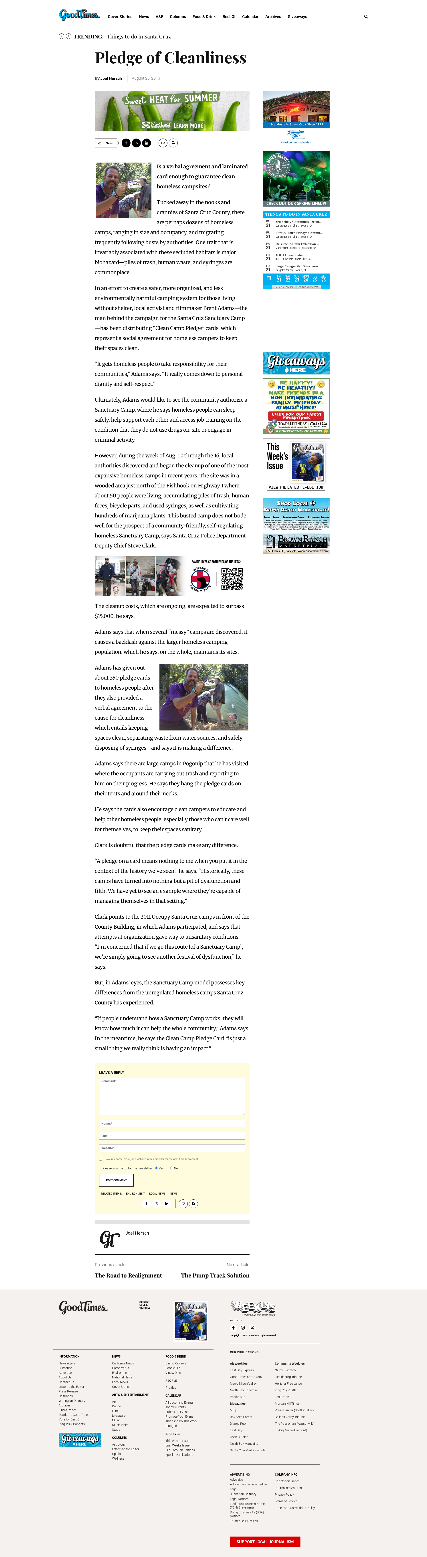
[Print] (173, 143)
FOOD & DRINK (175, 1356)
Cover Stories (121, 1386)
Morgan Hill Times (287, 1403)
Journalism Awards (288, 1488)
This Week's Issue (177, 1440)
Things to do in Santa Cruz (139, 36)
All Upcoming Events (179, 1402)
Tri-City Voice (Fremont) (291, 1430)
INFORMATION (69, 1356)
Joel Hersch (111, 78)
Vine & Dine (173, 1372)
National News (122, 1377)
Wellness (118, 1458)
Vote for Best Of (70, 1419)
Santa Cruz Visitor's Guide (247, 1450)
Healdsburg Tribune (288, 1377)
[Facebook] (126, 143)
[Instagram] (242, 1328)
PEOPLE (171, 1380)
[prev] (61, 36)
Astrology (118, 1444)
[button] (366, 16)
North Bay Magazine (244, 1443)
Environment (121, 1372)
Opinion (117, 1454)
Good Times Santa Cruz (246, 1377)
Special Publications (179, 1454)
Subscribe (65, 1368)
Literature (118, 1415)
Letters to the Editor (125, 1449)
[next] (68, 36)
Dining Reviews (175, 1363)
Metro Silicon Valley (243, 1383)
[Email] (161, 143)
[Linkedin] (146, 143)
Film (115, 1411)
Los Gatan (282, 1397)
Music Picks (120, 1425)
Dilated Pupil (238, 1423)
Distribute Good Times (74, 1414)
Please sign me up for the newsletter (127, 1168)
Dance (116, 1406)
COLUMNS (119, 1437)
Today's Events (175, 1407)
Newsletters (67, 1363)
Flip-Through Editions (180, 1450)
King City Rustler (286, 1390)
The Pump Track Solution (215, 1275)
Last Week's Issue (177, 1445)
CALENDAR (173, 1395)
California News (123, 1363)
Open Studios (239, 1437)
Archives (64, 1405)
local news (157, 1193)
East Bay (236, 1430)
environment (135, 1193)
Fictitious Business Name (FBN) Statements (247, 1505)
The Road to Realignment (128, 1275)
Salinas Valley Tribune (290, 1417)
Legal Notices (239, 1499)
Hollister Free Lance (288, 1383)
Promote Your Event (179, 1416)
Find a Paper (67, 1410)
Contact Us (66, 1382)
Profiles (170, 1387)
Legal (233, 1489)
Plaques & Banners (72, 1424)
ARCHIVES (144, 1305)
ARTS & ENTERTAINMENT (130, 1394)
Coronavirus (120, 1368)
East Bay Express (242, 1370)
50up (233, 1410)
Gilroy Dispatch (285, 1370)
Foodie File (172, 1368)
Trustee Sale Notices (244, 1521)
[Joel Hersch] (110, 1239)
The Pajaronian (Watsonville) (294, 1423)
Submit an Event (176, 1412)
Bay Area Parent (241, 1417)
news (173, 1193)
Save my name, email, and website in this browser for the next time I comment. (152, 1159)
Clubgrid (171, 1426)
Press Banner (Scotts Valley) (294, 1410)
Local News (120, 1382)
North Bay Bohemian (244, 1390)
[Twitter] (136, 143)
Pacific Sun (237, 1397)
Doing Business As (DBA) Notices (247, 1514)
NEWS (116, 1356)
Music (116, 1420)
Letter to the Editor (71, 1386)
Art (114, 1401)
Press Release (68, 1391)
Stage (116, 1429)
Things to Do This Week (181, 1421)
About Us (65, 1377)
